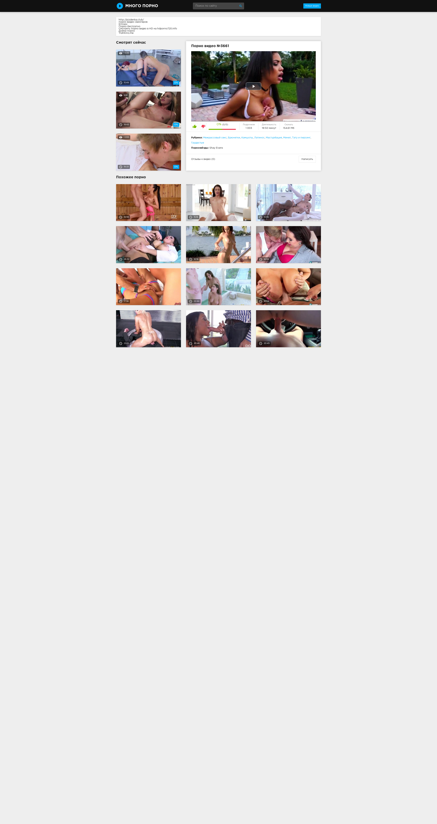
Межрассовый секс (215, 138)
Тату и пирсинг (301, 138)
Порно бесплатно (129, 26)
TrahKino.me (126, 33)
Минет (287, 138)
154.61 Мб (288, 128)
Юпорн (123, 24)
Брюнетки (234, 138)
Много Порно (141, 6)
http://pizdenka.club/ (131, 20)
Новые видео (312, 6)
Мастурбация (274, 138)
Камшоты (247, 138)
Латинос (259, 138)
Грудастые (197, 143)
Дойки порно (127, 31)
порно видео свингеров (133, 22)
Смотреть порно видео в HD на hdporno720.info (148, 29)
